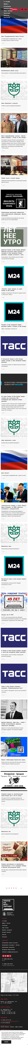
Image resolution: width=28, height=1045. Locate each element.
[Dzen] (10, 956)
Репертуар (4, 925)
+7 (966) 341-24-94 (7, 963)
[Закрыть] (26, 1031)
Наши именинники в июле (8, 440)
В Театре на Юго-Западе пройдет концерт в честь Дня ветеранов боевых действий (13, 651)
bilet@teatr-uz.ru (5, 1025)
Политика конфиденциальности (10, 951)
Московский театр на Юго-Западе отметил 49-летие (13, 579)
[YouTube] (8, 956)
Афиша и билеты (6, 923)
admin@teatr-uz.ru (5, 1029)
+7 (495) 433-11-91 (7, 959)
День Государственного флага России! (12, 36)
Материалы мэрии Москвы (8, 949)
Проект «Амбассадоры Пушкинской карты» (13, 759)
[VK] (25, 9)
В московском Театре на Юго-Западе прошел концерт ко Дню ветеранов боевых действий (13, 360)
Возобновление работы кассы (9, 70)
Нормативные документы (8, 947)
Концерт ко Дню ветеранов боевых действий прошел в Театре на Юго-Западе (13, 325)
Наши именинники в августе (9, 103)
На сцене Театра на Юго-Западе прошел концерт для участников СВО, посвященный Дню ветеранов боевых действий (13, 399)
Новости (4, 934)
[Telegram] (22, 9)
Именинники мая (5, 831)
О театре (4, 920)
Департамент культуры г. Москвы (10, 945)
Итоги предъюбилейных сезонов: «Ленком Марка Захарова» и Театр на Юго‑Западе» (13, 136)
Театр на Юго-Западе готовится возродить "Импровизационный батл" (12, 687)
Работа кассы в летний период (10, 178)
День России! (5, 473)
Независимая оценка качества (10, 942)
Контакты (4, 936)
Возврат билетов (6, 932)
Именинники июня (6, 546)
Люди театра (5, 927)
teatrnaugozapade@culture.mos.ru (10, 1021)
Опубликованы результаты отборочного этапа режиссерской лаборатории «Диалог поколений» (13, 214)
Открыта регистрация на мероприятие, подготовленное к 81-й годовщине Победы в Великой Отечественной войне (13, 866)
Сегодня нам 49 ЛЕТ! (7, 614)
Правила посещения (7, 930)
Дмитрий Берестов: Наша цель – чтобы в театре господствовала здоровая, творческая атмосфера (13, 724)
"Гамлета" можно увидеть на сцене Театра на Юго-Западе (11, 289)
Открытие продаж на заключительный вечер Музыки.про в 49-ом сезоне (12, 795)
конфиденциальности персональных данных (11, 1038)
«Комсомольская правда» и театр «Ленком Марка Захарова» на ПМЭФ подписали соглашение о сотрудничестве (13, 507)
